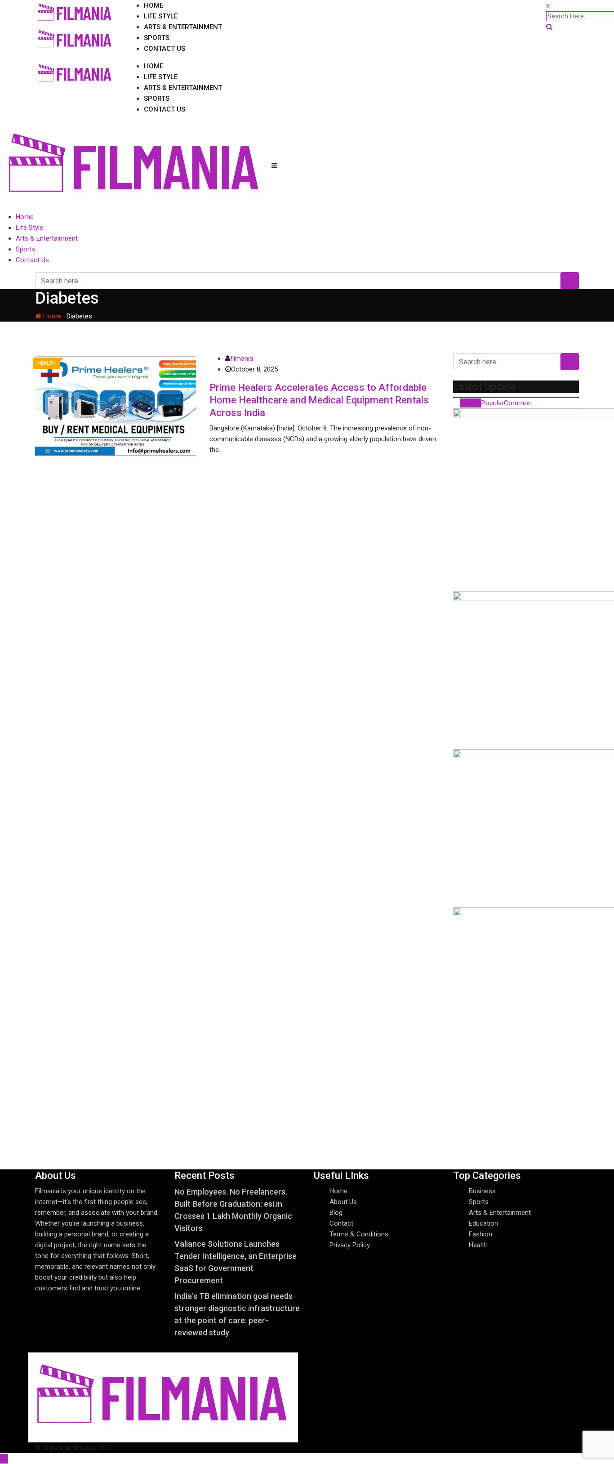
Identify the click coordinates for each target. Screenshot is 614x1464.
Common (518, 403)
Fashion (480, 1234)
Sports (156, 38)
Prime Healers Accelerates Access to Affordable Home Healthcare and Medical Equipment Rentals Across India (319, 400)
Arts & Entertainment (183, 27)
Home (153, 5)
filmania (241, 358)
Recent (470, 403)
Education (483, 1223)
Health (478, 1245)
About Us (343, 1202)
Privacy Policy (349, 1245)
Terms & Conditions (358, 1234)
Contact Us (164, 49)
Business (482, 1191)
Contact (341, 1223)
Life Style (161, 16)
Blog (336, 1213)
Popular (492, 403)
